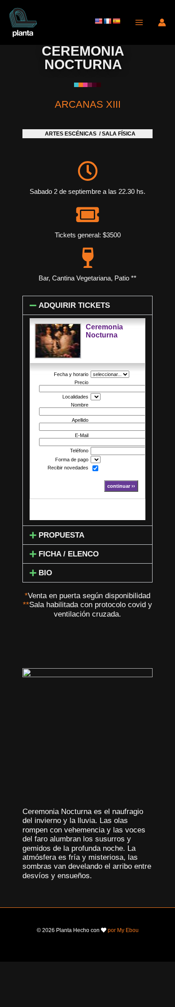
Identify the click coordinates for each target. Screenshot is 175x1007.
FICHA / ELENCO (69, 554)
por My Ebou (123, 930)
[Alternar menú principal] (139, 22)
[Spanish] (116, 21)
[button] (87, 305)
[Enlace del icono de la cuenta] (162, 22)
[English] (98, 21)
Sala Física (119, 134)
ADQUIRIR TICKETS (74, 305)
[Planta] (23, 22)
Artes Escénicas (70, 134)
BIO (45, 573)
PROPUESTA (61, 535)
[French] (107, 21)
